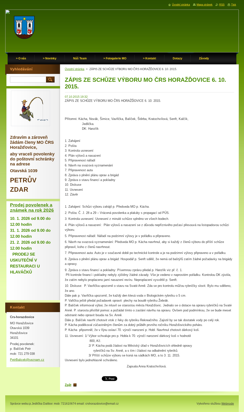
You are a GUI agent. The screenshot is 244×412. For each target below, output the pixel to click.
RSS (221, 4)
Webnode (227, 403)
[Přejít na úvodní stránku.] (24, 28)
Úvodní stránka (74, 69)
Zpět (68, 385)
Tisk (233, 4)
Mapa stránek (205, 4)
